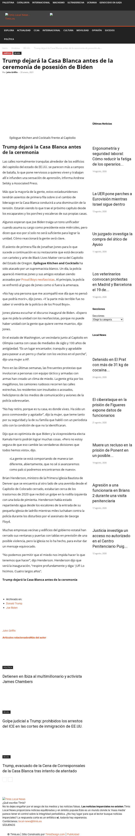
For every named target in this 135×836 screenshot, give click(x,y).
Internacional (41, 2)
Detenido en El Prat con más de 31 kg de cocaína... (110, 364)
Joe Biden (12, 607)
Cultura (68, 30)
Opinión (97, 30)
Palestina (8, 2)
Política (9, 39)
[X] (118, 8)
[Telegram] (30, 80)
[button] (128, 30)
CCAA (36, 30)
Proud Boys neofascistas (37, 279)
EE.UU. (27, 48)
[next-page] (10, 779)
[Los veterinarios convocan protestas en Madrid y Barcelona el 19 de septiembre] (112, 260)
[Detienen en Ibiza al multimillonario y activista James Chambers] (45, 656)
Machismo (59, 2)
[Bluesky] (130, 8)
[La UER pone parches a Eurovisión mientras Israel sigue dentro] (112, 180)
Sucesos (110, 30)
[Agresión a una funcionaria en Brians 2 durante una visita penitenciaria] (112, 472)
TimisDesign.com (55, 834)
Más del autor (38, 637)
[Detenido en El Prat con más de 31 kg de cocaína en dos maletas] (112, 346)
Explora (9, 30)
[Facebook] (106, 8)
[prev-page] (4, 779)
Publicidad (73, 834)
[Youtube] (124, 8)
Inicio (5, 48)
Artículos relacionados (16, 637)
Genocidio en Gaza (110, 2)
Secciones (98, 315)
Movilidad (82, 30)
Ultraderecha (76, 2)
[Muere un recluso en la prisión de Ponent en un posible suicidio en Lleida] (112, 431)
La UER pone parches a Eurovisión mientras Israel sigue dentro (112, 199)
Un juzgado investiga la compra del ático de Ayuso (112, 239)
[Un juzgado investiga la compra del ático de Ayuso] (112, 220)
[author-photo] (10, 626)
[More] (38, 80)
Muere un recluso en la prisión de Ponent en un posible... (112, 450)
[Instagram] (112, 8)
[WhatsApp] (22, 80)
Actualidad (24, 30)
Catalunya (23, 2)
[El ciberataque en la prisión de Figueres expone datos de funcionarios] (112, 386)
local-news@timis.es (30, 821)
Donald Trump (14, 603)
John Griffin (12, 72)
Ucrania (92, 2)
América (15, 48)
